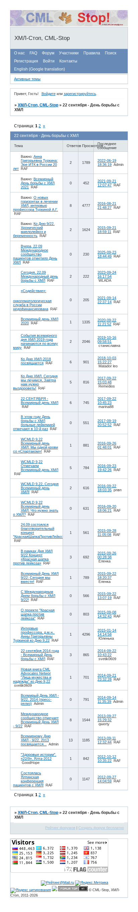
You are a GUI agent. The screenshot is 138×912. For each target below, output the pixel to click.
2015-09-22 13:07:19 (106, 596)
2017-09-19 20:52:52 (106, 423)
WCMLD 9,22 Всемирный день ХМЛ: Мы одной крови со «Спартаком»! (35, 445)
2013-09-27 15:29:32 (106, 718)
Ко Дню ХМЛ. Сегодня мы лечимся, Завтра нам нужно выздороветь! (35, 382)
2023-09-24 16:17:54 (106, 274)
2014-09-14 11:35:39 (106, 699)
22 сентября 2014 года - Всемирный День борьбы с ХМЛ (40, 655)
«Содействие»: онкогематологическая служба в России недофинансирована (32, 300)
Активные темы (27, 79)
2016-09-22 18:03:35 (106, 488)
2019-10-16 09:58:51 (106, 339)
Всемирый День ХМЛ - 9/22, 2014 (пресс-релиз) (40, 699)
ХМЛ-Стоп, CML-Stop (38, 105)
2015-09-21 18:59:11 (106, 230)
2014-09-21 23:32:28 (106, 677)
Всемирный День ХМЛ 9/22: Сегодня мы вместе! (40, 578)
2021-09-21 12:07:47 (106, 183)
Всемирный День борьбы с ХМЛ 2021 (38, 183)
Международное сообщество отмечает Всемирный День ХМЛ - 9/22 (36, 720)
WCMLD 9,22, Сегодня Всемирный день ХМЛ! (40, 488)
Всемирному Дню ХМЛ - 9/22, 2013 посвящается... (36, 740)
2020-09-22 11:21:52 (106, 322)
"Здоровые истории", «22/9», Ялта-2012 (38, 757)
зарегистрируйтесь (80, 94)
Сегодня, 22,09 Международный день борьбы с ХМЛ (39, 276)
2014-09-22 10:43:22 (106, 653)
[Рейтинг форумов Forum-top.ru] (73, 890)
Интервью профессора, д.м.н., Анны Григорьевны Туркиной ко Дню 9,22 (34, 634)
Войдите (49, 94)
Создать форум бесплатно (101, 828)
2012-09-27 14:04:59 (106, 779)
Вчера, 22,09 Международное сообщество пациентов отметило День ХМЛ (35, 254)
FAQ (33, 53)
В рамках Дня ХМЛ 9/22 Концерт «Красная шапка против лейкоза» (33, 557)
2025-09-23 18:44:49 (106, 254)
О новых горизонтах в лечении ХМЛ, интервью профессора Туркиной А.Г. (35, 203)
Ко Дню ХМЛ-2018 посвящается (36, 361)
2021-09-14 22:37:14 (106, 300)
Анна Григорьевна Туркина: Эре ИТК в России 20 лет (35, 162)
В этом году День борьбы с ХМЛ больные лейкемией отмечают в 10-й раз (34, 423)
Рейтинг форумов (60, 828)
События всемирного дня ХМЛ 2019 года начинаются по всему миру (35, 341)
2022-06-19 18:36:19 (106, 162)
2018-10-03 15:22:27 (106, 360)
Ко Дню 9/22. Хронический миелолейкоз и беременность (34, 230)
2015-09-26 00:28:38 (106, 555)
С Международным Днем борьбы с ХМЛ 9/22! (38, 596)
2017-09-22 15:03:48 (106, 380)
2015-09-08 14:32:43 (106, 614)
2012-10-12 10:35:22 (106, 759)
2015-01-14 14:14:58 (106, 632)
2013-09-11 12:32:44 (106, 740)
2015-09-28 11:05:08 (106, 533)
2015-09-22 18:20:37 (106, 576)
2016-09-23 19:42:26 (106, 468)
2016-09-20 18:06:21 (106, 508)
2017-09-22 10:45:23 (106, 401)
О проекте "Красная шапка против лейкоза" (38, 614)
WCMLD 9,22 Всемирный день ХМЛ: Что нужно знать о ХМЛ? (35, 508)
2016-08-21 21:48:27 (106, 205)
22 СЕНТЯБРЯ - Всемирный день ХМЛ (39, 401)
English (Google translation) (39, 69)
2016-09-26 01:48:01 (106, 445)
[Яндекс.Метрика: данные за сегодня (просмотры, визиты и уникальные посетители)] (91, 883)
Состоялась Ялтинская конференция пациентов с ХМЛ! (28, 779)
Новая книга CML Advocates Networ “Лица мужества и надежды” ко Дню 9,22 (32, 675)
